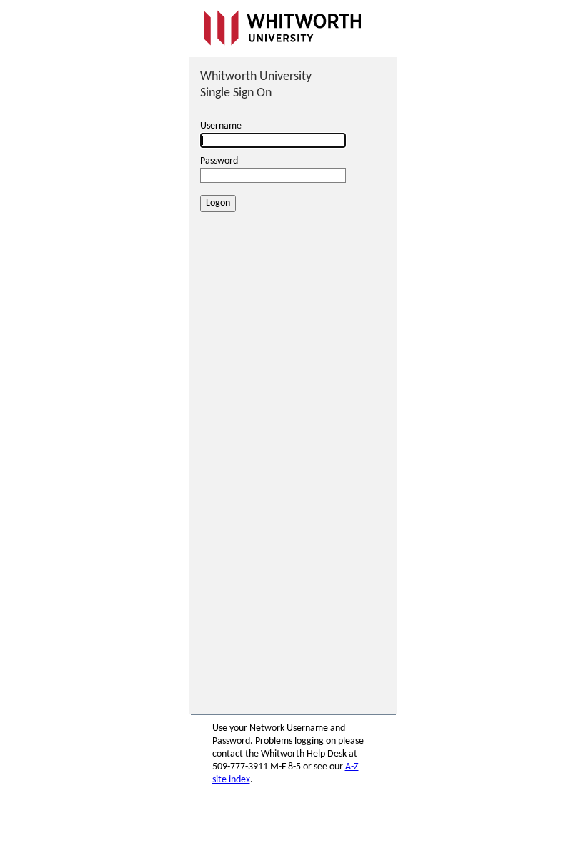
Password (219, 161)
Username (221, 126)
